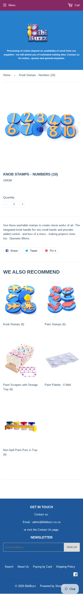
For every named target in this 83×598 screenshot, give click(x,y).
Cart (77, 5)
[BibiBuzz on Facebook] (75, 575)
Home (6, 75)
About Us (23, 566)
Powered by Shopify (52, 586)
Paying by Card (42, 566)
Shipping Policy (65, 566)
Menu (12, 5)
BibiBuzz (30, 586)
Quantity (8, 197)
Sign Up (72, 547)
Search (9, 566)
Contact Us (45, 529)
